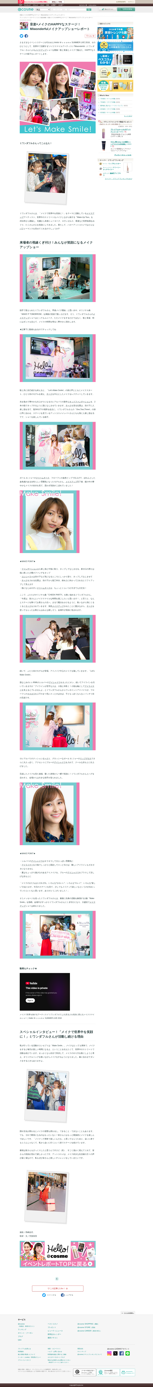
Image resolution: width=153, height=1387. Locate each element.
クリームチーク (42, 478)
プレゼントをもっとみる (122, 155)
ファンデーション (29, 569)
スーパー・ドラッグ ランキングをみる (118, 179)
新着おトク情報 (57, 2)
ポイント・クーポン (25, 1333)
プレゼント (52, 1327)
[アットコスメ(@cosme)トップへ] (25, 10)
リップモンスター (114, 163)
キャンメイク (107, 167)
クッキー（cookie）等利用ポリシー (29, 1357)
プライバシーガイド (24, 1360)
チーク (49, 394)
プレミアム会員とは (24, 1349)
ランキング (27, 5)
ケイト (105, 163)
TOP (20, 5)
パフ (22, 229)
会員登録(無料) (121, 2)
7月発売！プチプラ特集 (107, 102)
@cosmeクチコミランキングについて (89, 1354)
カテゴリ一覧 (83, 5)
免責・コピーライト (54, 1349)
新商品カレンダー (54, 1334)
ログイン (131, 2)
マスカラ (31, 694)
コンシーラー (27, 577)
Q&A (47, 5)
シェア (69, 1295)
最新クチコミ (53, 1338)
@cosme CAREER (89, 1331)
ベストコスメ (92, 5)
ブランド (35, 5)
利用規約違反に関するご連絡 (57, 1354)
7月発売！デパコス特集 (107, 99)
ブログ (42, 5)
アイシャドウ (54, 682)
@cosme (26, 1325)
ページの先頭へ (129, 1313)
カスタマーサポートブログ (56, 1357)
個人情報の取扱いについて (26, 1354)
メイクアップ (40, 50)
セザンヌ (106, 173)
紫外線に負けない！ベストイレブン (111, 105)
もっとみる (128, 116)
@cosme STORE (86, 1327)
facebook (121, 1353)
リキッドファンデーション (79, 402)
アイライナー (27, 865)
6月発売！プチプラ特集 (107, 109)
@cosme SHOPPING (88, 1324)
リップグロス (85, 759)
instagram (109, 1353)
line (128, 1353)
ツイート (51, 1295)
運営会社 (80, 1349)
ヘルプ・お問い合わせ (55, 1351)
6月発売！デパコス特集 (107, 112)
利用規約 (21, 1351)
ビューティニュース (55, 1331)
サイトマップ (81, 1351)
